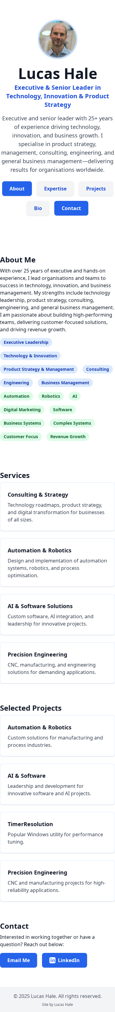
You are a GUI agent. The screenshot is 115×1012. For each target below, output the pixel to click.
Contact (71, 208)
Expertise (55, 188)
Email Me (18, 960)
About (17, 188)
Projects (96, 188)
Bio (38, 208)
